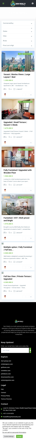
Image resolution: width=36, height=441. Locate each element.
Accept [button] (19, 436)
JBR (6, 70)
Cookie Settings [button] (8, 436)
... (27, 85)
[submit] (30, 350)
